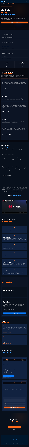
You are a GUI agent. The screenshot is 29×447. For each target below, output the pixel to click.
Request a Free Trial (14, 22)
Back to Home (15, 439)
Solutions (4, 3)
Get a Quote (14, 24)
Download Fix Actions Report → (14, 407)
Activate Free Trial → (14, 313)
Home (1, 3)
